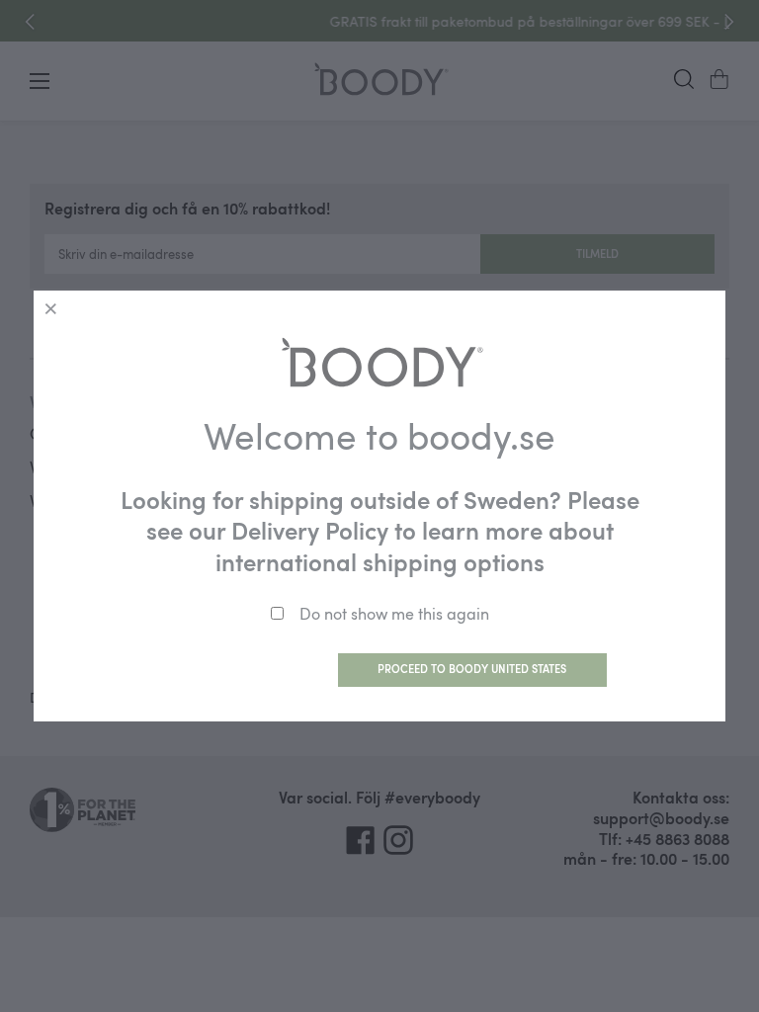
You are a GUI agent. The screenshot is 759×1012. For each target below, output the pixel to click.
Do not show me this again (394, 614)
